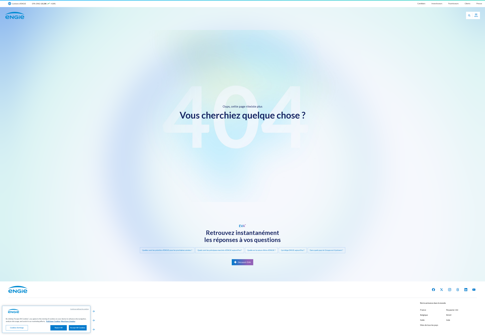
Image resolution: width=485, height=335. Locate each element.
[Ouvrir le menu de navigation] (476, 15)
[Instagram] (450, 290)
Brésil (448, 315)
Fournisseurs (453, 3)
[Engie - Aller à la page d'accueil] (15, 15)
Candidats (421, 3)
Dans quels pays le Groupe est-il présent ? (326, 250)
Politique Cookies (53, 321)
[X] (442, 290)
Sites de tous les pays (429, 325)
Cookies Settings (17, 328)
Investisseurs (436, 3)
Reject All (59, 328)
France (423, 310)
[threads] (458, 290)
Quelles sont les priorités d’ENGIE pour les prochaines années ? (167, 250)
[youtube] (474, 290)
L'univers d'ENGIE (19, 4)
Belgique (424, 315)
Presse (479, 3)
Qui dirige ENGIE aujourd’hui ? (293, 250)
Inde (448, 320)
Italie (422, 320)
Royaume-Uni (452, 310)
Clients (467, 3)
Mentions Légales (68, 321)
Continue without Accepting (79, 309)
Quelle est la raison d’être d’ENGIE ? (261, 250)
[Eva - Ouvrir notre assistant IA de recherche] (469, 15)
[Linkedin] (466, 290)
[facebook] (433, 290)
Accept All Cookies (77, 328)
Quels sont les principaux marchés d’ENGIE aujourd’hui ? (220, 250)
